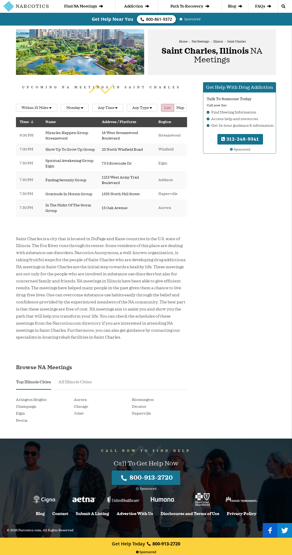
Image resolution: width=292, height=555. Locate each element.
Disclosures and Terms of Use (190, 513)
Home (183, 41)
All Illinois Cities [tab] (75, 381)
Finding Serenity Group (65, 180)
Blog (232, 6)
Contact (60, 513)
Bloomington (143, 399)
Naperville (141, 413)
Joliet (79, 413)
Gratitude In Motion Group (68, 194)
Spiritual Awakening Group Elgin (69, 163)
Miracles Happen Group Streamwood (66, 136)
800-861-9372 (159, 19)
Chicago (81, 406)
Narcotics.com (29, 530)
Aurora (80, 399)
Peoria (21, 420)
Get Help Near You (112, 19)
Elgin (20, 413)
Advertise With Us (135, 513)
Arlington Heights (31, 399)
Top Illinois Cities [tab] (33, 381)
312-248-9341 (242, 139)
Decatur (139, 406)
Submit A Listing (92, 513)
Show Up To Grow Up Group (70, 149)
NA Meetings (200, 41)
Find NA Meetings (80, 6)
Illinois (218, 41)
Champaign (26, 406)
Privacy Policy (241, 513)
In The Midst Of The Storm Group (68, 208)
